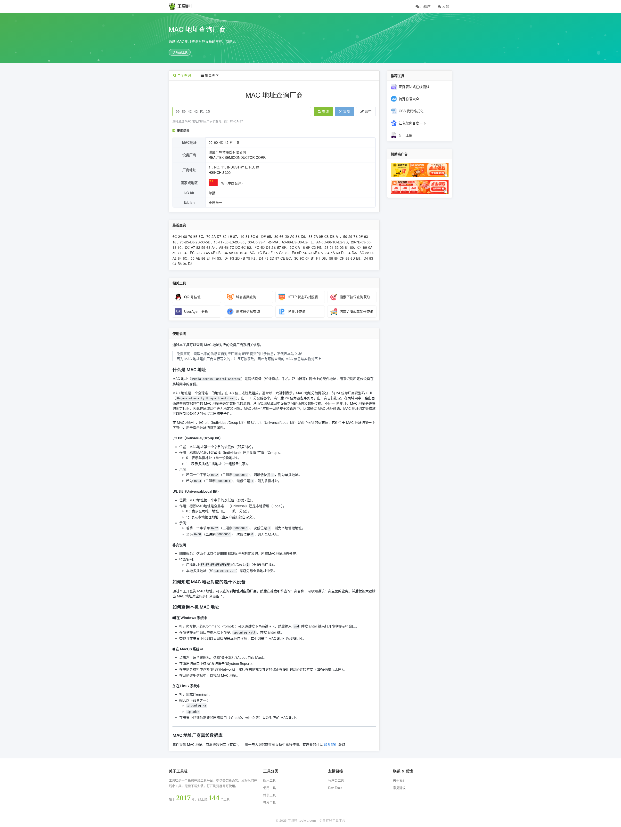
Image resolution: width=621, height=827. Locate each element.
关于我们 (399, 780)
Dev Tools (335, 787)
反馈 (445, 6)
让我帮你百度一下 (412, 122)
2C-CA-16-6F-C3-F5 (305, 247)
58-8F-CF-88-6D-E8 (344, 258)
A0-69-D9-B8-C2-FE (297, 242)
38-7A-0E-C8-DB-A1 (324, 236)
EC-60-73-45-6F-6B (205, 252)
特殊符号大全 (409, 98)
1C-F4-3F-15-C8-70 (273, 252)
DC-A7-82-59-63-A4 (200, 247)
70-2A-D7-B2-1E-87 (221, 236)
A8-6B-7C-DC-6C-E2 (235, 247)
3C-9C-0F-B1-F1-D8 (310, 258)
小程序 (425, 6)
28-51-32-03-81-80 (339, 247)
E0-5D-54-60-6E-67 (307, 252)
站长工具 (269, 795)
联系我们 (330, 744)
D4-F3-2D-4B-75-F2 (239, 258)
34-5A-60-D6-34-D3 (341, 252)
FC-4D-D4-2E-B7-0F (270, 247)
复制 (346, 111)
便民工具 (269, 787)
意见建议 (399, 787)
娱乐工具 (269, 780)
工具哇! (184, 6)
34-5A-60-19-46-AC (239, 252)
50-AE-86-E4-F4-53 (206, 258)
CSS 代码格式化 (411, 110)
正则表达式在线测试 (414, 86)
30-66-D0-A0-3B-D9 (289, 236)
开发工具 (269, 802)
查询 (325, 111)
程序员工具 (336, 780)
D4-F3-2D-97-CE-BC (275, 258)
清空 (368, 111)
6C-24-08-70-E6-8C (187, 236)
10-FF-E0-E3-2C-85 (229, 242)
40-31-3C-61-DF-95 (255, 236)
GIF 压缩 (405, 135)
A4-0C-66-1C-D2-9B (332, 242)
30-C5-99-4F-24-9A (263, 242)
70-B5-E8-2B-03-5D (195, 242)
